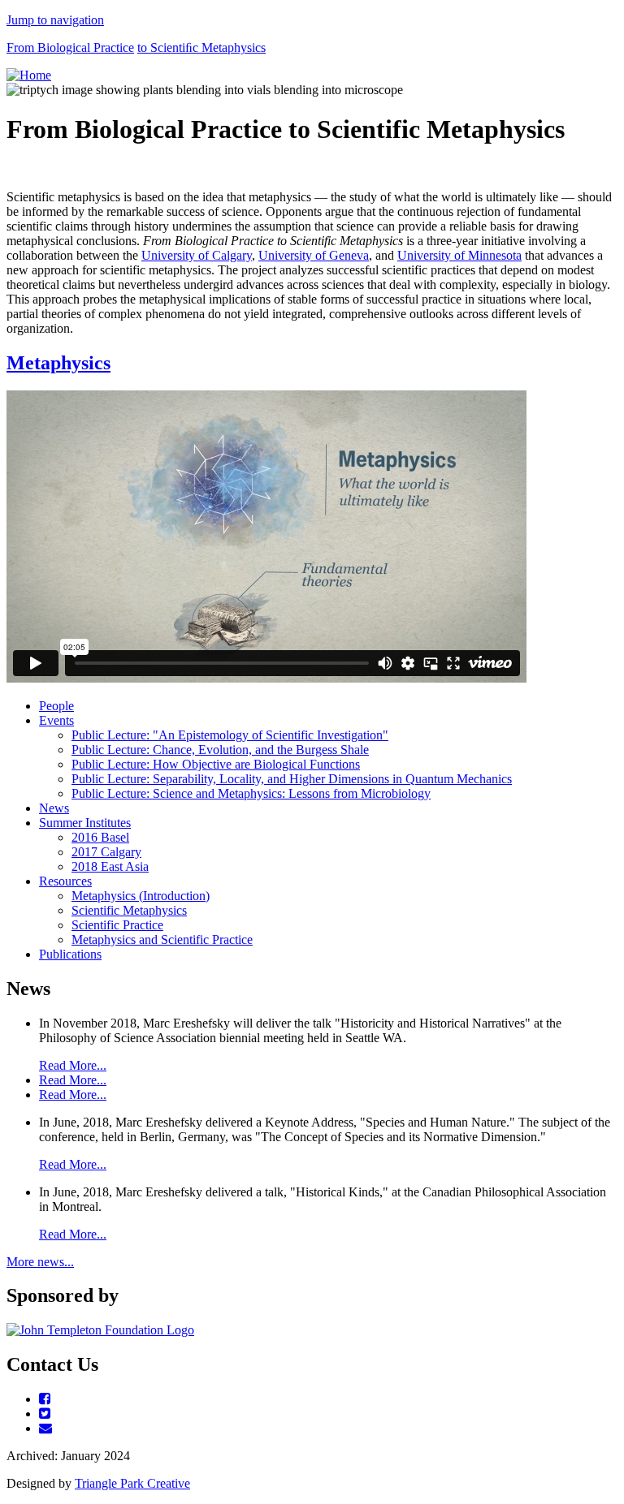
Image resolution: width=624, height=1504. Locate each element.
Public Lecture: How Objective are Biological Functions (216, 764)
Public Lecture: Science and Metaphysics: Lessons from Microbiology (251, 793)
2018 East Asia (110, 866)
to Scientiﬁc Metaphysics (201, 47)
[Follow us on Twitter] (44, 1413)
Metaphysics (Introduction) (141, 896)
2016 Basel (100, 837)
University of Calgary (196, 255)
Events (56, 720)
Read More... (72, 1065)
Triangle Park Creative (132, 1483)
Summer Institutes (85, 823)
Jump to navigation (55, 20)
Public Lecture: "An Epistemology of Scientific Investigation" (230, 735)
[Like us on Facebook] (44, 1399)
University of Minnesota (459, 255)
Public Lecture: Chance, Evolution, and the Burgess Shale (220, 749)
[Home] (28, 75)
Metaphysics (58, 362)
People (56, 706)
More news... (40, 1262)
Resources (65, 881)
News (54, 808)
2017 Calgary (106, 852)
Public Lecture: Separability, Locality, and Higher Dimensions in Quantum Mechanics (292, 779)
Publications (70, 954)
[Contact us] (45, 1428)
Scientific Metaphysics (129, 910)
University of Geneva (313, 255)
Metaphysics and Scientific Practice (162, 939)
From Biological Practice (70, 47)
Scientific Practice (117, 925)
